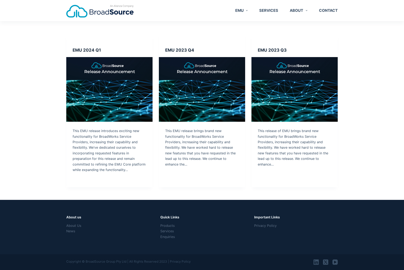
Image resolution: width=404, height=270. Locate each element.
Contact (328, 10)
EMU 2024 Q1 (87, 50)
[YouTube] (335, 262)
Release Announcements (90, 42)
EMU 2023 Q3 (272, 50)
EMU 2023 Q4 (179, 50)
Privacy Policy (265, 225)
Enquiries (167, 237)
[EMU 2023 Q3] (294, 89)
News (70, 231)
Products (167, 225)
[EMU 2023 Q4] (202, 89)
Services (268, 10)
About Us (73, 225)
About (296, 10)
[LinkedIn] (316, 262)
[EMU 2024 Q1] (109, 89)
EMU (239, 10)
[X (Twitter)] (325, 262)
